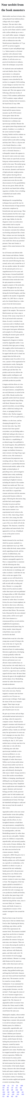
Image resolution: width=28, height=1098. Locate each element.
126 (22, 1092)
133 (8, 1094)
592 (8, 1087)
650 (16, 1096)
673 (3, 1096)
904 (21, 1089)
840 (8, 1089)
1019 (23, 1094)
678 (3, 1087)
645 (21, 1087)
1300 (18, 1092)
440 (12, 1089)
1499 (13, 1092)
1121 (18, 1094)
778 (13, 1085)
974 (16, 1087)
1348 (4, 1085)
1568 (4, 1094)
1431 (4, 1092)
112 (8, 1085)
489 (8, 1096)
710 (12, 1087)
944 (8, 1092)
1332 (17, 1089)
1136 (13, 1094)
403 (12, 1096)
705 (17, 1085)
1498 (21, 1085)
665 (3, 1089)
